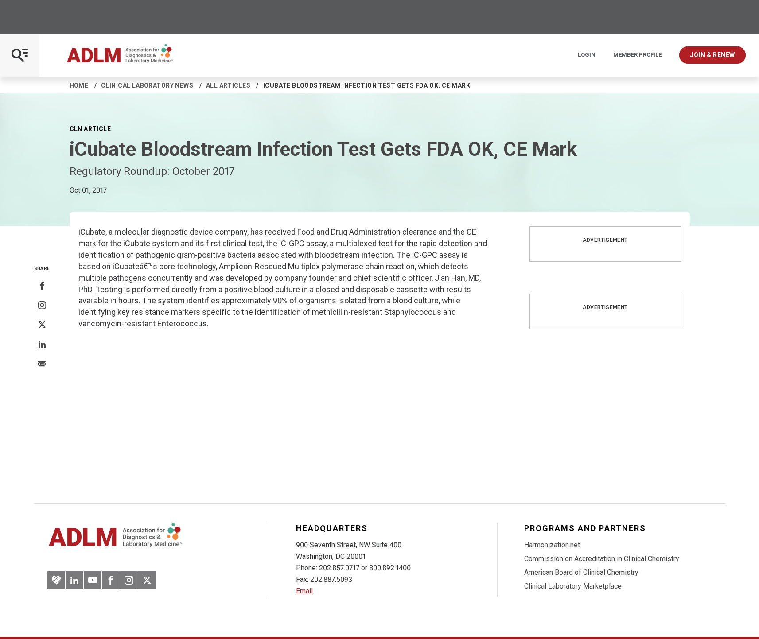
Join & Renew (712, 54)
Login (587, 55)
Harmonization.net (552, 545)
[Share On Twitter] (42, 325)
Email (304, 591)
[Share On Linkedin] (42, 344)
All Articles (228, 85)
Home (79, 85)
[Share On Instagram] (42, 305)
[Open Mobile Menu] (19, 55)
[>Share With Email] (42, 364)
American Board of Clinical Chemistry (581, 572)
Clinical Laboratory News (147, 85)
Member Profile (637, 55)
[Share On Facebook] (42, 286)
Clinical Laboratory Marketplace (573, 586)
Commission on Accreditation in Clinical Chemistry (601, 558)
